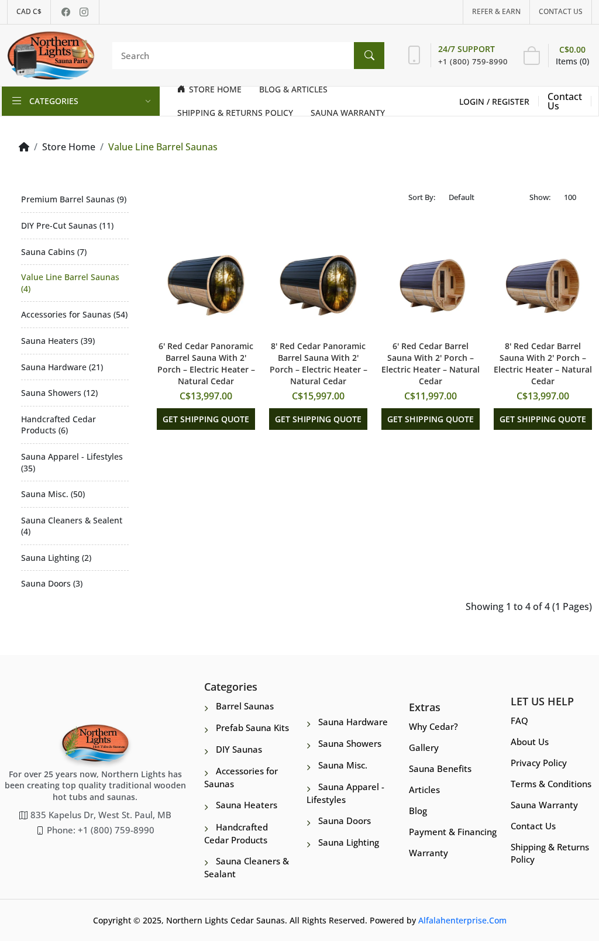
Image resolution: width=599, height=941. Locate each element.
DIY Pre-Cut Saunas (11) (67, 225)
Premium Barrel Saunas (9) (73, 199)
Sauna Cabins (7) (54, 251)
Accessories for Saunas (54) (74, 314)
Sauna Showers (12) (59, 392)
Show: (539, 197)
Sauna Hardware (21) (62, 367)
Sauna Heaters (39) (58, 340)
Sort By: (421, 197)
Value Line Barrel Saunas (163, 146)
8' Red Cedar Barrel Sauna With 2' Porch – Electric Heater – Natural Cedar (543, 363)
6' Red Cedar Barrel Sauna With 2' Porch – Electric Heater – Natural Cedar (430, 363)
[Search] (369, 55)
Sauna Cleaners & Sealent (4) (71, 526)
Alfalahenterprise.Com (462, 920)
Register (510, 101)
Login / (475, 101)
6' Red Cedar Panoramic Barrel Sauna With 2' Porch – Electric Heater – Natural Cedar (206, 363)
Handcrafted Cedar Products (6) (58, 424)
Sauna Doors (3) (51, 583)
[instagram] (84, 12)
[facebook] (66, 12)
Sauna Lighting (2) (56, 557)
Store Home (68, 146)
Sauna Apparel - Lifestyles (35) (72, 462)
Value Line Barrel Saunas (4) (70, 282)
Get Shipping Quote (206, 419)
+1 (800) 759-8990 (473, 61)
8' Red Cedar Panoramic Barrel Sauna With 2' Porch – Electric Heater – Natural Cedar (318, 363)
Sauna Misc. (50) (53, 493)
